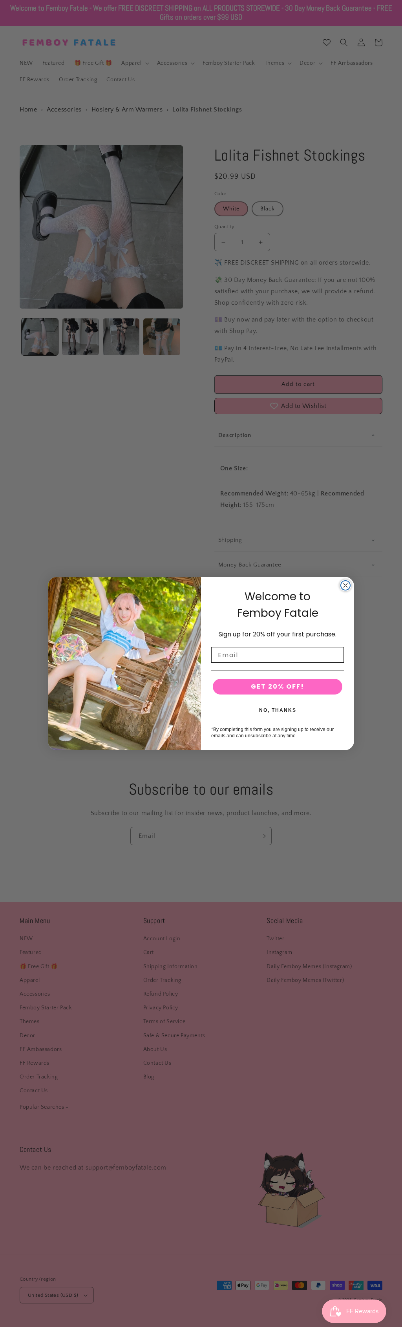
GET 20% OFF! (277, 686)
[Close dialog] (345, 585)
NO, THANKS (277, 710)
